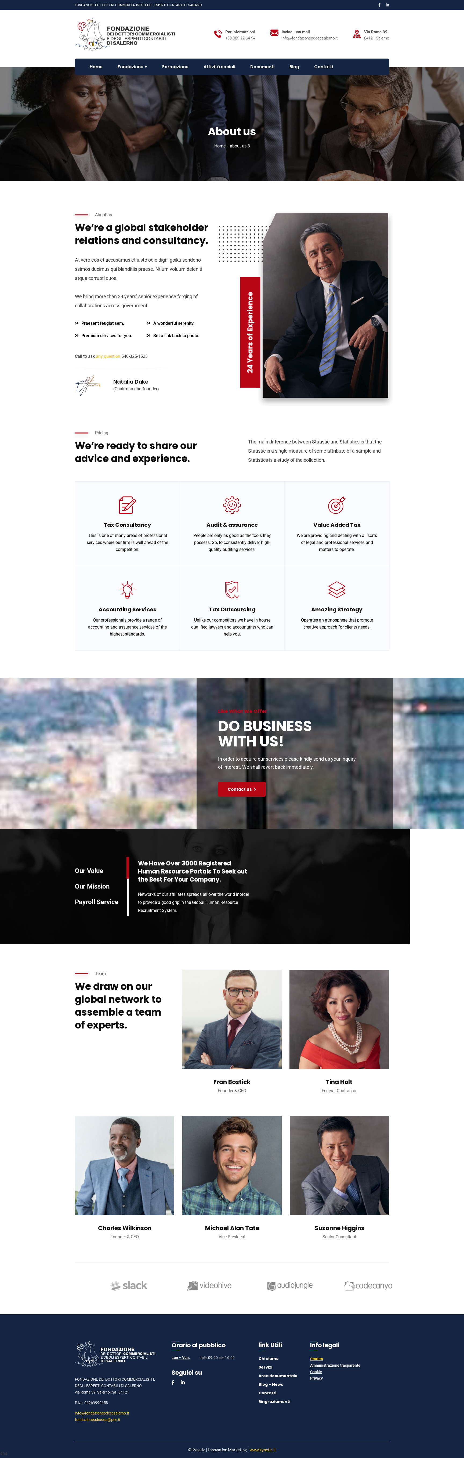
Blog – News (271, 1384)
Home (220, 146)
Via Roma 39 (375, 32)
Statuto (316, 1359)
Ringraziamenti (274, 1401)
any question (108, 356)
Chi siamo (269, 1358)
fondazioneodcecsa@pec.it (97, 1419)
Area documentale (278, 1375)
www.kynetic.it (263, 1449)
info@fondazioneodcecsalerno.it (102, 1413)
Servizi (265, 1367)
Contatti (267, 1393)
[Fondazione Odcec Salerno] (125, 34)
